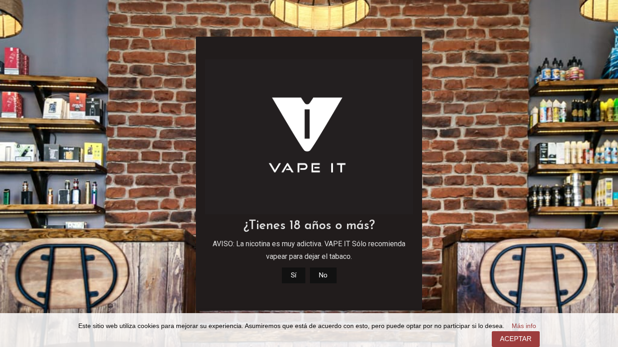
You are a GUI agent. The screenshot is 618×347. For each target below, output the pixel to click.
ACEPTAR (516, 338)
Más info (524, 326)
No (323, 275)
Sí (293, 275)
